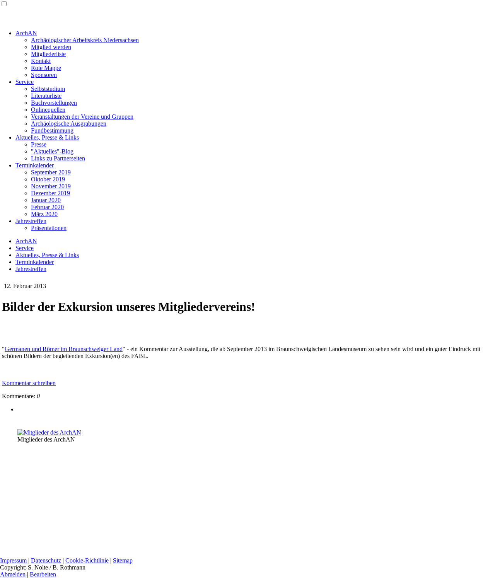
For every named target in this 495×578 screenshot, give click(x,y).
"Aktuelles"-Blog (52, 151)
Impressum (13, 560)
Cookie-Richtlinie (87, 560)
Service (24, 81)
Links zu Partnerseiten (58, 158)
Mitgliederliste (48, 54)
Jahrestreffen (30, 221)
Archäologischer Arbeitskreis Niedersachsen (85, 40)
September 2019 (51, 172)
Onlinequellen (48, 109)
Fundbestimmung (52, 130)
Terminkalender (34, 165)
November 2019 (51, 186)
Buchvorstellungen (54, 102)
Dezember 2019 (50, 193)
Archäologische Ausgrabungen (68, 123)
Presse (38, 144)
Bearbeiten (43, 574)
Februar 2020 (47, 207)
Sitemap (123, 560)
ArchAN (26, 33)
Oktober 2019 (48, 179)
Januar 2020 (46, 200)
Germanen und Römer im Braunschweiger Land (64, 349)
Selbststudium (48, 88)
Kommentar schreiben (29, 383)
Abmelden (13, 574)
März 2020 (44, 214)
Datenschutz (46, 560)
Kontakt (41, 61)
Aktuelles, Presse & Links (47, 137)
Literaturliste (46, 95)
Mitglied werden (51, 47)
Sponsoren (44, 75)
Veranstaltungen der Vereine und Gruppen (82, 116)
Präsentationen (49, 228)
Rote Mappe (46, 68)
